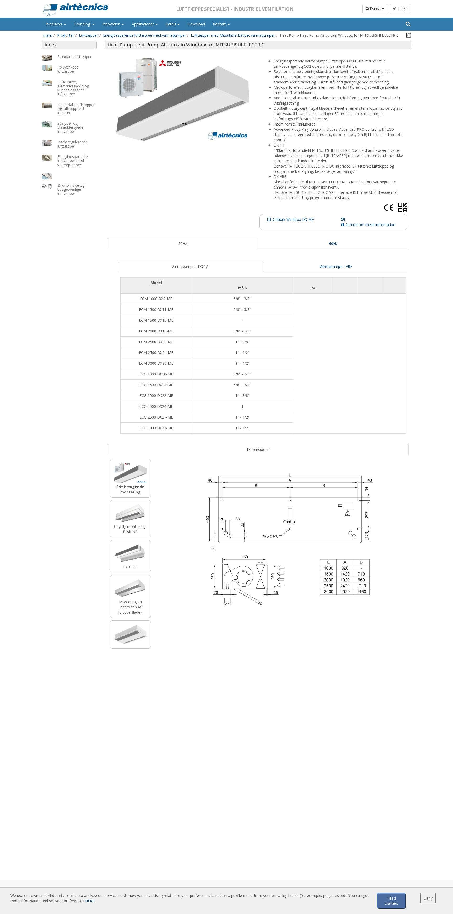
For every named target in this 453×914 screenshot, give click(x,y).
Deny (428, 898)
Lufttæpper (88, 35)
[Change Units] (408, 35)
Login (402, 8)
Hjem (47, 35)
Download (196, 24)
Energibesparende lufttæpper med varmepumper (144, 35)
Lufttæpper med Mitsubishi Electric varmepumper (233, 35)
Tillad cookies (391, 901)
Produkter (54, 24)
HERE (89, 900)
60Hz (333, 243)
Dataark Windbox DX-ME (292, 219)
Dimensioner (258, 449)
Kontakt (220, 24)
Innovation (111, 24)
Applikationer (143, 24)
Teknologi (83, 24)
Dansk (375, 8)
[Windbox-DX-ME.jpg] (182, 99)
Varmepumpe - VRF (336, 266)
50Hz (182, 243)
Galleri (171, 24)
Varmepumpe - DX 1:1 (190, 266)
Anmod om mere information (369, 224)
